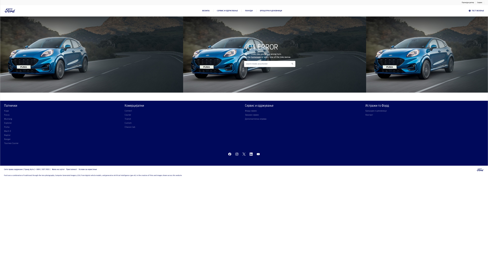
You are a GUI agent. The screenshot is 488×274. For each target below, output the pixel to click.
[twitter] (244, 154)
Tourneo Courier (11, 143)
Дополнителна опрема (255, 119)
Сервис (479, 2)
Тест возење (478, 11)
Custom (128, 123)
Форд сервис (251, 111)
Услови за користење (88, 169)
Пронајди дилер (468, 2)
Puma (7, 127)
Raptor (7, 135)
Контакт (369, 115)
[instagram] (236, 154)
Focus (7, 115)
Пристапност (71, 169)
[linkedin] (251, 154)
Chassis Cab (130, 127)
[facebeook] (229, 154)
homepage (256, 57)
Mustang (8, 119)
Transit (128, 119)
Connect (128, 111)
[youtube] (258, 154)
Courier (128, 115)
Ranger (7, 139)
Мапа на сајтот (58, 169)
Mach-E (7, 131)
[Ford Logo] (10, 10)
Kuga (6, 111)
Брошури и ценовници (376, 111)
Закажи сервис (252, 115)
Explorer (8, 123)
